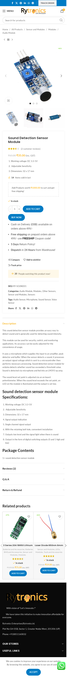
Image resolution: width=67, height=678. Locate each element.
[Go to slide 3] (37, 103)
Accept (33, 672)
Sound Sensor (44, 299)
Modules (52, 29)
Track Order (47, 3)
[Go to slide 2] (33, 103)
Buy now (16, 217)
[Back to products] (8, 40)
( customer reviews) (30, 149)
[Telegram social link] (33, 3)
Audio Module (8, 33)
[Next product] (12, 40)
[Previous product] (4, 40)
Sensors (31, 294)
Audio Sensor (19, 299)
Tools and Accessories (53, 552)
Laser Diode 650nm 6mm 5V (49, 547)
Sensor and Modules (35, 29)
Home (5, 29)
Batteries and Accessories (14, 549)
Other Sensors (49, 291)
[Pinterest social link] (21, 3)
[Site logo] (33, 10)
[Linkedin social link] (25, 3)
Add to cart (33, 209)
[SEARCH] (61, 20)
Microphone (31, 299)
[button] (5, 76)
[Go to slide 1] (30, 103)
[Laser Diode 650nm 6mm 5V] (49, 527)
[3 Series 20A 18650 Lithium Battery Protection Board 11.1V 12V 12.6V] (18, 527)
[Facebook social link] (12, 3)
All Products (17, 29)
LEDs (57, 549)
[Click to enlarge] (8, 100)
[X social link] (16, 3)
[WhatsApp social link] (29, 3)
